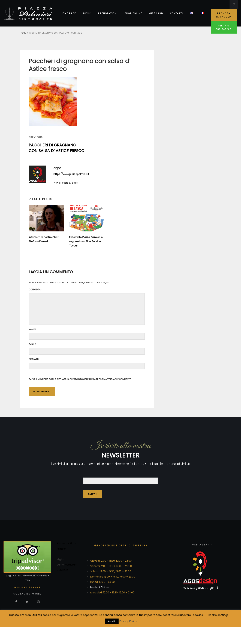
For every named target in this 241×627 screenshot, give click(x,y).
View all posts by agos (65, 182)
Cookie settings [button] (218, 615)
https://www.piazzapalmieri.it (71, 174)
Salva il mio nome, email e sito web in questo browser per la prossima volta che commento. (80, 379)
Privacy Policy (128, 621)
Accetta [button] (111, 621)
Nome (32, 329)
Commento (36, 289)
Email (32, 344)
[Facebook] (16, 601)
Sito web (34, 359)
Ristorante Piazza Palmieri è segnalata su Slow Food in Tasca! (86, 241)
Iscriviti (92, 494)
